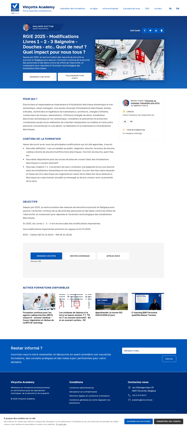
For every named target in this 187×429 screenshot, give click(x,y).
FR (131, 121)
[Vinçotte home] (15, 8)
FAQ (147, 8)
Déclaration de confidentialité (83, 392)
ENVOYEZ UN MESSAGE (80, 256)
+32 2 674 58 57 (139, 395)
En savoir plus (61, 424)
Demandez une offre (150, 103)
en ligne (94, 8)
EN (177, 8)
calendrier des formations (72, 8)
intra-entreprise (110, 8)
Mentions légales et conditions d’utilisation (89, 396)
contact (158, 8)
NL (170, 8)
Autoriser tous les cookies (138, 421)
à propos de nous (131, 8)
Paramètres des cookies (169, 421)
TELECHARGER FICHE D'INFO (74, 77)
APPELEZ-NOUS (113, 256)
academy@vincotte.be (142, 400)
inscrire (169, 358)
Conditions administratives (81, 387)
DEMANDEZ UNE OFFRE (40, 77)
